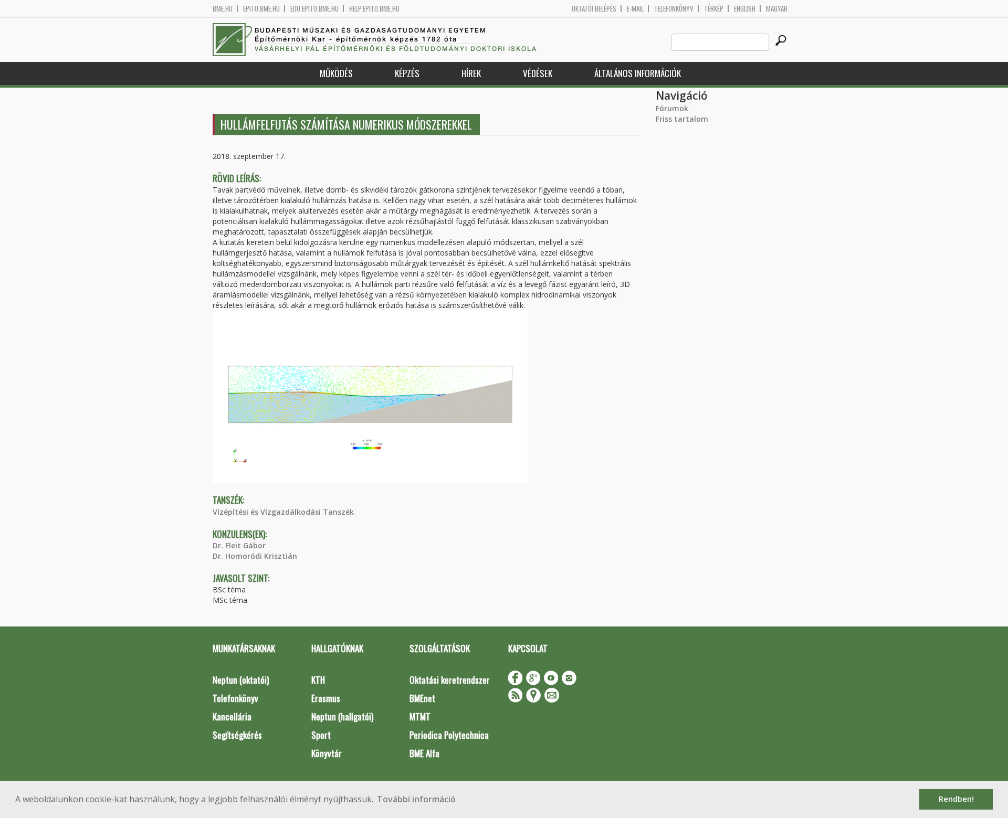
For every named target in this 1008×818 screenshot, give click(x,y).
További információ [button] (416, 799)
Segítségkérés (237, 734)
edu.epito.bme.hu (314, 8)
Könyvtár (326, 753)
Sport (321, 734)
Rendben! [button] (956, 799)
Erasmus (325, 698)
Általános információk (637, 73)
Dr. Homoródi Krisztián (255, 556)
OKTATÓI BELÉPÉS (594, 8)
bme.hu (223, 8)
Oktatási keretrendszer (450, 679)
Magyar (777, 8)
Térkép (713, 8)
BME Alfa (424, 753)
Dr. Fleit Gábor (239, 545)
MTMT (420, 716)
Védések (537, 73)
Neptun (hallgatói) (342, 716)
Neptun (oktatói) (241, 679)
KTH (318, 679)
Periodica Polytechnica (449, 734)
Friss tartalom (682, 119)
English (744, 8)
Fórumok (672, 108)
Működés (336, 73)
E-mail (635, 8)
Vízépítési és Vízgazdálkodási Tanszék (283, 512)
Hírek (471, 73)
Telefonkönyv (674, 8)
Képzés (407, 73)
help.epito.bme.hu (374, 8)
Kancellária (232, 716)
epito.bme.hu (261, 8)
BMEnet (422, 698)
